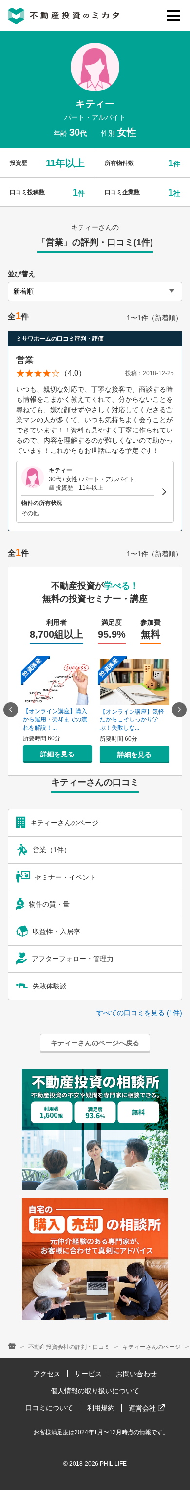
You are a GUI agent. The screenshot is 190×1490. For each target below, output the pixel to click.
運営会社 (143, 1408)
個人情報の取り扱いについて (95, 1391)
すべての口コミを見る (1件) (139, 1013)
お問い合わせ (136, 1374)
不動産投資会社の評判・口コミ (69, 1347)
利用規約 (100, 1408)
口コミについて (49, 1408)
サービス (88, 1374)
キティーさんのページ (151, 1347)
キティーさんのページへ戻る (95, 1043)
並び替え (21, 274)
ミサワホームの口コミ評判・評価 (60, 338)
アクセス (46, 1374)
